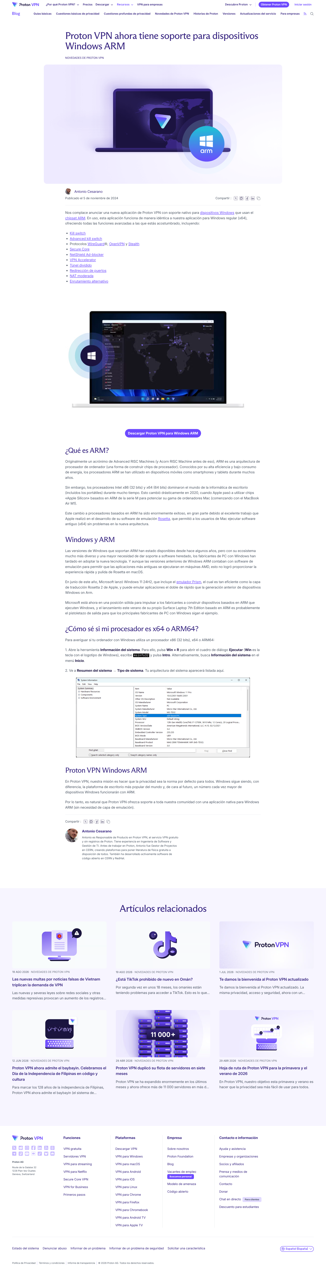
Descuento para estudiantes (239, 1207)
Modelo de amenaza (181, 1184)
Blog (170, 1164)
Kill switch (78, 233)
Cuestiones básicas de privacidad (77, 13)
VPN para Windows (129, 1156)
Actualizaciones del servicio (258, 13)
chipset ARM (75, 218)
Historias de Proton (206, 13)
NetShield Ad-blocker (87, 254)
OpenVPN (117, 244)
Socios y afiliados (231, 1164)
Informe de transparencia (81, 1263)
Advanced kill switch (86, 238)
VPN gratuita (73, 1149)
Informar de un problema (87, 1248)
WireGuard (96, 244)
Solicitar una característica (186, 1248)
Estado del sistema (25, 1248)
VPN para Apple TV (129, 1225)
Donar (223, 1191)
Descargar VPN (126, 1149)
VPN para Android (128, 1172)
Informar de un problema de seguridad (136, 1248)
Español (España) (297, 1248)
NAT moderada (81, 276)
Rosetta (164, 518)
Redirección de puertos (88, 270)
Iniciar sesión (303, 4)
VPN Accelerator (83, 260)
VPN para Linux (126, 1187)
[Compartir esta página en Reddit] (241, 198)
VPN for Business (76, 1187)
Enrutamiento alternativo (89, 281)
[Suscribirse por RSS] (305, 14)
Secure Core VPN (76, 1179)
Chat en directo (230, 1199)
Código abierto (177, 1191)
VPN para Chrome (128, 1195)
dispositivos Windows (217, 212)
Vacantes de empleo (181, 1172)
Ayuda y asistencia (232, 1149)
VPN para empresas (150, 4)
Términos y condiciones (52, 1263)
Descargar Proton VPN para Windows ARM (163, 433)
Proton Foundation (180, 1156)
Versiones (229, 13)
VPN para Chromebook (131, 1210)
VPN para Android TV (130, 1217)
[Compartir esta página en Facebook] (247, 198)
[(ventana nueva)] (14, 1148)
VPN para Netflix (75, 1172)
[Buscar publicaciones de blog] (312, 14)
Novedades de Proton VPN (172, 13)
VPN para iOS (125, 1179)
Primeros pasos (74, 1195)
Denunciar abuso (55, 1248)
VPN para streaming (78, 1164)
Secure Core (79, 249)
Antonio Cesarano (88, 191)
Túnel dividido (81, 265)
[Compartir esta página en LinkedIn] (253, 198)
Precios (88, 4)
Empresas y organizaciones (238, 1156)
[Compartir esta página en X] (236, 198)
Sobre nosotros (178, 1149)
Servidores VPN (75, 1156)
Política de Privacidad (23, 1263)
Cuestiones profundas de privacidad (127, 13)
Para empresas (290, 13)
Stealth (133, 244)
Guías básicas (42, 13)
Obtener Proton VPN (274, 4)
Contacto (225, 1184)
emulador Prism (188, 582)
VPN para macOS (127, 1164)
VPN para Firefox (127, 1202)
